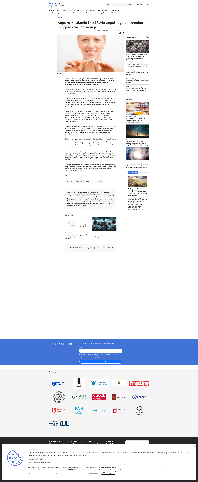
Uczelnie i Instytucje (55, 13)
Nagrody (75, 13)
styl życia (98, 181)
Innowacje (67, 13)
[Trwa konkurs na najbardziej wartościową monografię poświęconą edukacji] (137, 112)
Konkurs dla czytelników (93, 443)
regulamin (88, 354)
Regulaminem (105, 247)
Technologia (114, 10)
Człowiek (72, 10)
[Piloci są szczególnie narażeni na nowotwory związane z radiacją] (104, 228)
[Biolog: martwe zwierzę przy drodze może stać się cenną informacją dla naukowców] (137, 193)
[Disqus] (90, 275)
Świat (59, 18)
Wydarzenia (115, 13)
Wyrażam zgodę (108, 473)
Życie (86, 10)
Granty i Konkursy (104, 13)
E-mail (81, 347)
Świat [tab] (147, 37)
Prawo (82, 13)
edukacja (69, 181)
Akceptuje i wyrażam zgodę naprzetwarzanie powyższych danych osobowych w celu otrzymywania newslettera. (99, 355)
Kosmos (51, 10)
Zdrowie (80, 10)
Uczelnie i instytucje (134, 116)
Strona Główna (141, 17)
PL (145, 4)
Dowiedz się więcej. (93, 473)
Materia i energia (102, 10)
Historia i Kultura (62, 10)
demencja (88, 181)
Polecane (133, 172)
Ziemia (92, 10)
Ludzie (123, 13)
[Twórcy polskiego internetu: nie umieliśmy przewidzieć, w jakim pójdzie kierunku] (137, 81)
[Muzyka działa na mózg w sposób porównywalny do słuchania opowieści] (77, 228)
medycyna (79, 181)
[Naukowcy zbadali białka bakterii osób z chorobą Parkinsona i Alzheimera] (137, 65)
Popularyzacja (91, 13)
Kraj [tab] (143, 37)
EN (148, 4)
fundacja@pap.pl (72, 469)
